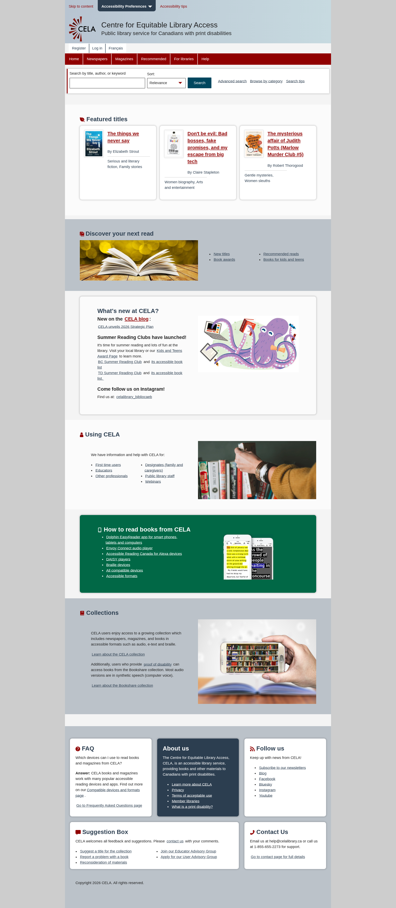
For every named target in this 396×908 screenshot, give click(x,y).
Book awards (224, 260)
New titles (222, 254)
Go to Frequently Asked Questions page (109, 805)
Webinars (153, 481)
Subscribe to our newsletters (282, 768)
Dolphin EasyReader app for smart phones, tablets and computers (142, 540)
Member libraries (185, 801)
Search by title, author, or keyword (98, 73)
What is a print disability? (192, 806)
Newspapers (97, 59)
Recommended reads (281, 254)
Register (79, 48)
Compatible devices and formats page (107, 792)
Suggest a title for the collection (106, 851)
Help (205, 59)
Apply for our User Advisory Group (189, 857)
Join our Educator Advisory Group (188, 851)
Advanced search (232, 81)
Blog (262, 773)
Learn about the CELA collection (118, 654)
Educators (103, 470)
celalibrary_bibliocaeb (134, 397)
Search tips (295, 81)
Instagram (267, 790)
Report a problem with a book (104, 857)
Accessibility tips (173, 6)
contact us (175, 841)
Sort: (151, 74)
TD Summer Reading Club (119, 373)
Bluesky (265, 784)
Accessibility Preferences (123, 6)
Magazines (124, 59)
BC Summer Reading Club (120, 362)
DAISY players (118, 559)
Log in (97, 48)
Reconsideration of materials (103, 862)
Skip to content (81, 6)
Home (74, 59)
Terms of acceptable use (192, 795)
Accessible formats (121, 576)
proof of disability (158, 664)
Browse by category (266, 81)
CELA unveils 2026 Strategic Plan (125, 327)
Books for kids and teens (283, 260)
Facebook (267, 779)
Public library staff (159, 476)
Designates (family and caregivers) (164, 467)
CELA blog (136, 319)
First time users (108, 465)
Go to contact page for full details (278, 857)
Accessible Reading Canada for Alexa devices (144, 554)
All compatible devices (124, 570)
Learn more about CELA (192, 784)
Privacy (178, 790)
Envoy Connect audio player (129, 548)
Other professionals (111, 476)
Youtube (265, 795)
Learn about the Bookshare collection (122, 685)
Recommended (153, 59)
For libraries (184, 59)
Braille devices (118, 565)
